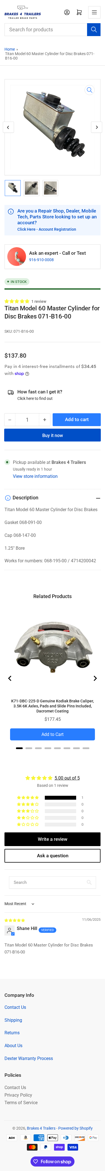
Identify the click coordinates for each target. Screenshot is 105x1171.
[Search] (93, 29)
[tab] (19, 748)
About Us (13, 1045)
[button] (17, 301)
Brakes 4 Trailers (41, 1128)
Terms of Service (21, 1102)
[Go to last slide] (10, 678)
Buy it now (52, 435)
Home (9, 49)
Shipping (13, 1020)
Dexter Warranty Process (28, 1058)
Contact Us (15, 1007)
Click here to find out (35, 398)
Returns (12, 1032)
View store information (35, 476)
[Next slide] (95, 678)
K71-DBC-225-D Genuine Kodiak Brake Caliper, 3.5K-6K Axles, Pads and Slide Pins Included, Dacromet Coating (52, 706)
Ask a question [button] (52, 855)
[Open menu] (94, 12)
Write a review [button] (52, 839)
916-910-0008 (41, 260)
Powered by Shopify (75, 1128)
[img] (14, 920)
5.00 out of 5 (67, 778)
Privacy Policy (18, 1095)
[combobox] (52, 29)
